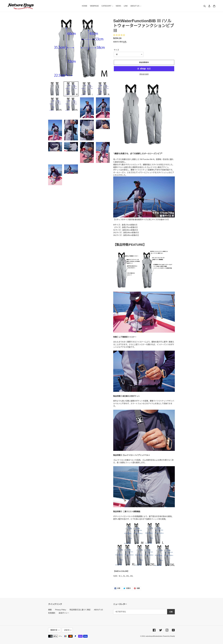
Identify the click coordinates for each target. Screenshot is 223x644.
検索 (50, 610)
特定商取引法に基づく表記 (80, 610)
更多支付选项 (144, 74)
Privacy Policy (60, 610)
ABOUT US (98, 610)
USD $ (66, 630)
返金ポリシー (64, 613)
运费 (124, 42)
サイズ (116, 50)
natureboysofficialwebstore (154, 636)
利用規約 (51, 613)
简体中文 (53, 630)
